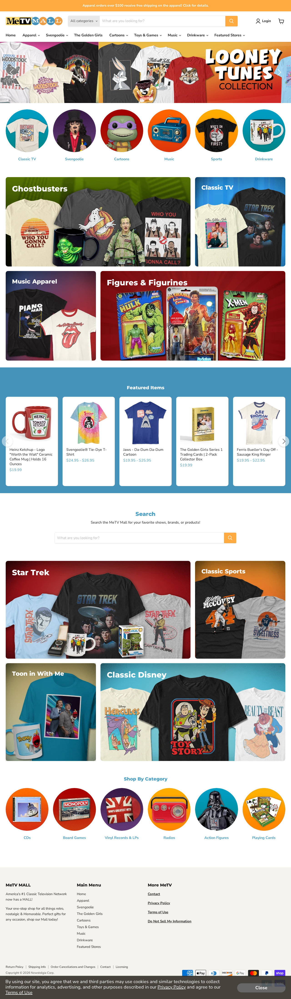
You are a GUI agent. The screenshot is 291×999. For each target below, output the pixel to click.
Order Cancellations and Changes (73, 967)
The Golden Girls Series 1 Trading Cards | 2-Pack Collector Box (201, 454)
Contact (105, 967)
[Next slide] (278, 72)
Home (11, 35)
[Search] (231, 21)
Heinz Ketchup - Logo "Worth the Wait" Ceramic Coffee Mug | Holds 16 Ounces (31, 457)
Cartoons (117, 35)
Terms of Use (19, 992)
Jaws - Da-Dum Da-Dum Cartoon (143, 452)
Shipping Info (37, 967)
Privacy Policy (172, 987)
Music (173, 35)
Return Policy (14, 967)
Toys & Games (146, 35)
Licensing (122, 967)
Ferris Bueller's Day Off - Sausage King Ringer (257, 452)
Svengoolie (55, 35)
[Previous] (7, 441)
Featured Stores (228, 35)
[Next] (283, 441)
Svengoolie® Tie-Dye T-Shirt (86, 452)
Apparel (30, 35)
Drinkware (196, 35)
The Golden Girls (88, 35)
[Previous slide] (12, 72)
